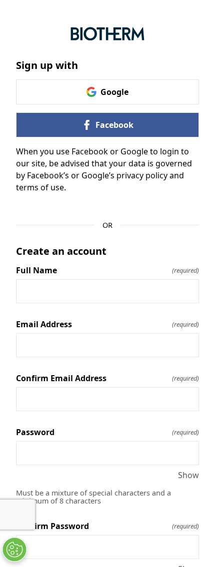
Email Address (107, 324)
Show (188, 475)
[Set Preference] (14, 549)
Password (107, 432)
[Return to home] (107, 33)
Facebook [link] (115, 124)
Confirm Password (107, 526)
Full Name (107, 270)
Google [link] (114, 91)
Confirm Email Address (107, 378)
